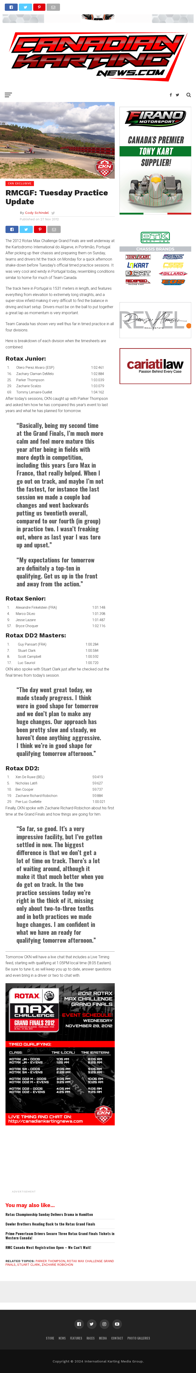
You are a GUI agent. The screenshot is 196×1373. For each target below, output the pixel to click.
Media (103, 1338)
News (62, 1338)
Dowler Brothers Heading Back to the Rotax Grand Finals (50, 1224)
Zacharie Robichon (57, 1264)
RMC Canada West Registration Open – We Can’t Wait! (48, 1247)
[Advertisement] (72, 1165)
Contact (117, 1338)
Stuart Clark (28, 1264)
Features (76, 1338)
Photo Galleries (138, 1338)
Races (91, 1338)
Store (50, 1338)
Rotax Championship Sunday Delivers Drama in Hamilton (49, 1214)
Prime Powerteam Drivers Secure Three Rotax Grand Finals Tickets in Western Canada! (59, 1235)
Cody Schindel (37, 213)
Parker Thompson (50, 1261)
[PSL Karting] (98, 21)
